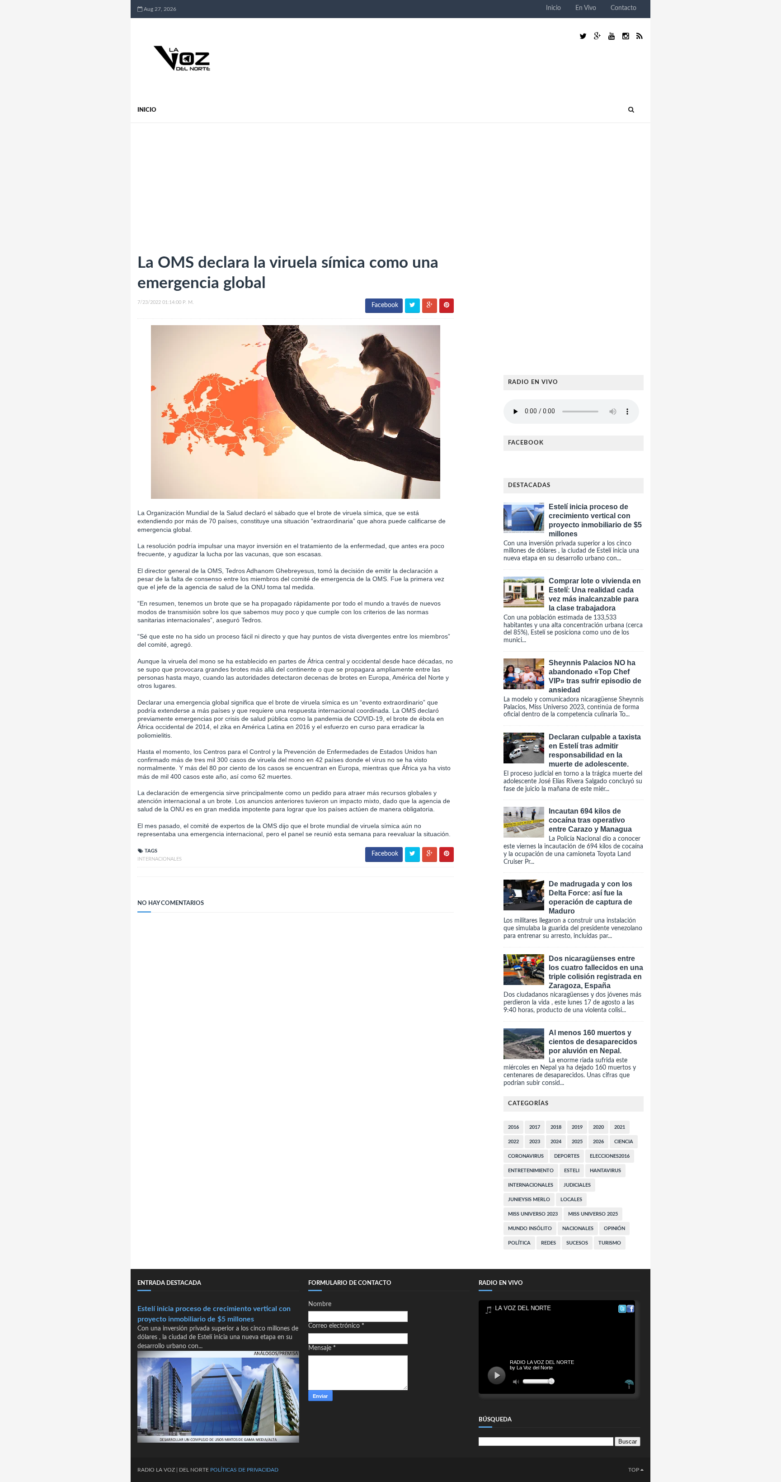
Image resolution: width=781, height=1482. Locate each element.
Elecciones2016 (610, 1156)
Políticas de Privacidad (244, 1470)
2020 (598, 1127)
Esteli (571, 1170)
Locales (571, 1199)
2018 (555, 1127)
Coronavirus (526, 1156)
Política (519, 1243)
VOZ (169, 1470)
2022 (513, 1141)
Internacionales (159, 859)
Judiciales (577, 1185)
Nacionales (577, 1228)
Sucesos (577, 1243)
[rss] (639, 36)
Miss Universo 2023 (533, 1214)
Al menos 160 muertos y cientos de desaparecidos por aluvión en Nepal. (593, 1042)
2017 (534, 1127)
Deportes (566, 1156)
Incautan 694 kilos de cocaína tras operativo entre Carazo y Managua (590, 820)
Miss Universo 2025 (593, 1214)
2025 (577, 1141)
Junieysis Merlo (529, 1199)
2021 (619, 1127)
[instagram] (625, 36)
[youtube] (611, 36)
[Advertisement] (205, 184)
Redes (548, 1243)
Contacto (623, 8)
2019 (577, 1127)
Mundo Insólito (530, 1228)
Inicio (553, 8)
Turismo (609, 1243)
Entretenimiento (531, 1170)
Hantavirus (605, 1170)
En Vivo (585, 8)
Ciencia (623, 1141)
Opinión (614, 1228)
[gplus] (597, 36)
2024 (555, 1141)
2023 (534, 1141)
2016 (513, 1127)
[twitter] (583, 36)
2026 (598, 1141)
